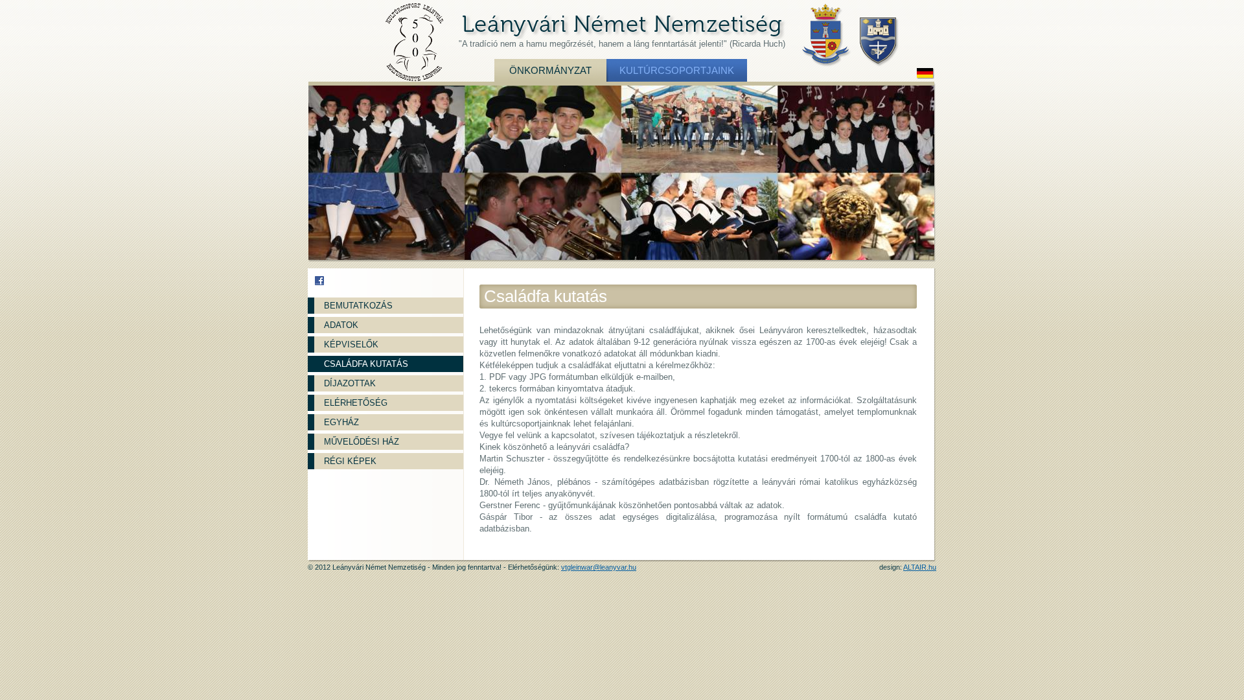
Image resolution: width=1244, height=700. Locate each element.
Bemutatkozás (358, 305)
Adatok (341, 325)
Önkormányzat (550, 70)
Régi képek (350, 461)
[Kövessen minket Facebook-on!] (319, 280)
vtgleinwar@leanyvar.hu (598, 567)
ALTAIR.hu (919, 567)
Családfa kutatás (366, 364)
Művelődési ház (361, 442)
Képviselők (351, 344)
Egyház (341, 422)
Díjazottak (350, 383)
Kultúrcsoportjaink (676, 70)
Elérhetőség (355, 403)
